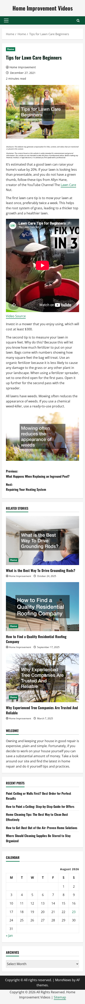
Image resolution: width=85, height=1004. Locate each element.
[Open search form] (78, 20)
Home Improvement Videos (42, 8)
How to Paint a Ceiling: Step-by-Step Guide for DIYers (40, 806)
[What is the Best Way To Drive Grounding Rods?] (42, 540)
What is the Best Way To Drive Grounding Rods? (40, 570)
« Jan (9, 935)
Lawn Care (68, 185)
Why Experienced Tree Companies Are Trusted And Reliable (42, 710)
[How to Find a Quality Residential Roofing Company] (42, 606)
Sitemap (60, 997)
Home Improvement (22, 67)
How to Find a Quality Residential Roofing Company (36, 639)
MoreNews (63, 980)
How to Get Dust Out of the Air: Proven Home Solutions (41, 827)
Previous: (38, 474)
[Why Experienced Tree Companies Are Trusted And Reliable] (42, 677)
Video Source (16, 316)
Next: (26, 487)
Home (10, 49)
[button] (6, 20)
